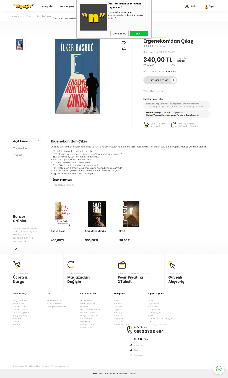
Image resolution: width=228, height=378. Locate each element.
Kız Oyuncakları (155, 309)
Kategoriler (47, 6)
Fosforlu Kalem (87, 312)
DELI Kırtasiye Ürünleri (90, 309)
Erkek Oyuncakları (88, 303)
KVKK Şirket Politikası (56, 306)
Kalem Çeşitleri (155, 312)
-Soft (95, 373)
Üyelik (193, 6)
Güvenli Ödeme (20, 309)
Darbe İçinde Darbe (95, 230)
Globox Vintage (153, 115)
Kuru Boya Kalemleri (157, 324)
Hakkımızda (18, 303)
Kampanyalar (67, 6)
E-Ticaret (103, 373)
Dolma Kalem (86, 300)
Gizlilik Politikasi (54, 300)
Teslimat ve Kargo (21, 318)
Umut (122, 230)
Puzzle (151, 315)
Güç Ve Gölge (58, 230)
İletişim (16, 321)
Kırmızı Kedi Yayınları (154, 37)
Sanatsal (118, 315)
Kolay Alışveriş (20, 315)
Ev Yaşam (118, 321)
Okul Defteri (86, 318)
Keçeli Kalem (154, 303)
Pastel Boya (153, 306)
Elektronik (118, 318)
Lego (116, 309)
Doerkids (84, 306)
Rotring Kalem (87, 324)
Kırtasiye (118, 303)
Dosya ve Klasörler (89, 315)
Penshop (118, 312)
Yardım (16, 324)
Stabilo (151, 321)
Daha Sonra (119, 33)
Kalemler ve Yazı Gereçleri (160, 318)
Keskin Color (86, 327)
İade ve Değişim (21, 312)
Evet (138, 33)
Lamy (150, 300)
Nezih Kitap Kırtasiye (23, 6)
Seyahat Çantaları (122, 324)
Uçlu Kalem (85, 321)
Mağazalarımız (20, 300)
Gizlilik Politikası (20, 306)
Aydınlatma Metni (55, 303)
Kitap (116, 300)
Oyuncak (118, 306)
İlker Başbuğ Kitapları (64, 184)
